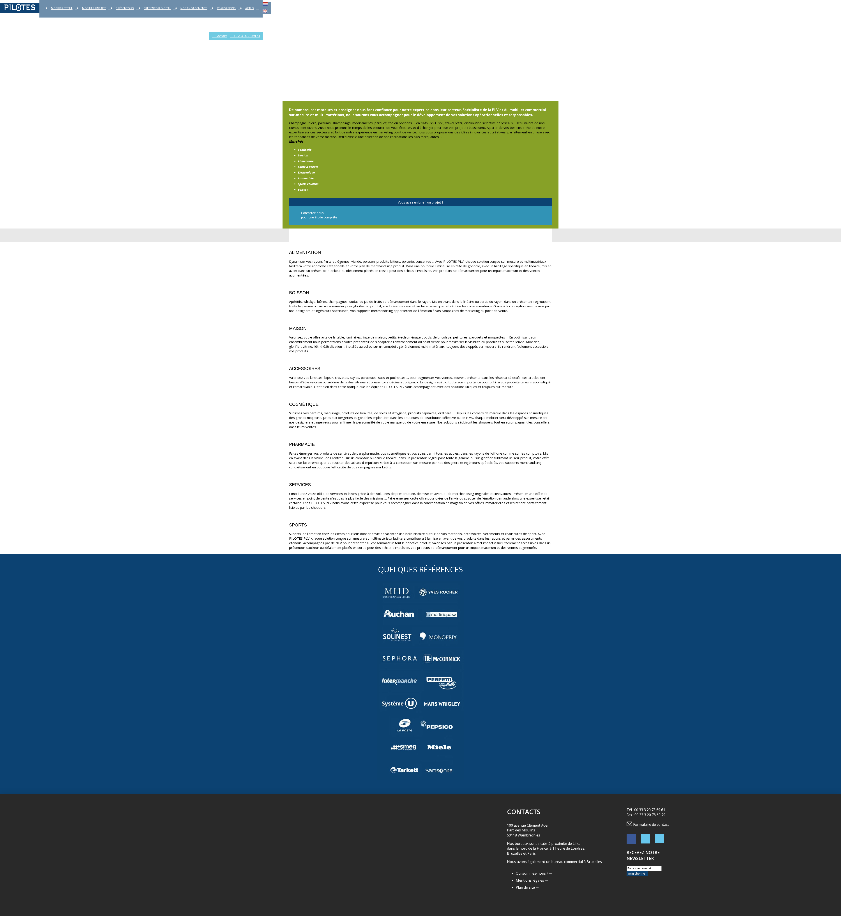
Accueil (5, 36)
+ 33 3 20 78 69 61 (246, 36)
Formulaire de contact (651, 824)
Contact (221, 36)
